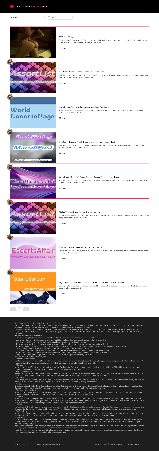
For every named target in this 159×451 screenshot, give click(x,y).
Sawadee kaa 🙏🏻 (66, 36)
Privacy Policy (116, 444)
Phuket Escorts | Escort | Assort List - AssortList (79, 212)
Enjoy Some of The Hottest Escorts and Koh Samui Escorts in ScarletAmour (91, 282)
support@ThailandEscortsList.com (50, 444)
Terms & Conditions (134, 444)
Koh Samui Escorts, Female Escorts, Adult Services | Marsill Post (87, 142)
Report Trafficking (99, 444)
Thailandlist (33, 6)
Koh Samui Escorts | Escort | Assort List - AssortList (81, 72)
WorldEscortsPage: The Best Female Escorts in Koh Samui (84, 107)
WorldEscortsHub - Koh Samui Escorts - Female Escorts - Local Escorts (89, 177)
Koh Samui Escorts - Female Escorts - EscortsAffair (81, 247)
